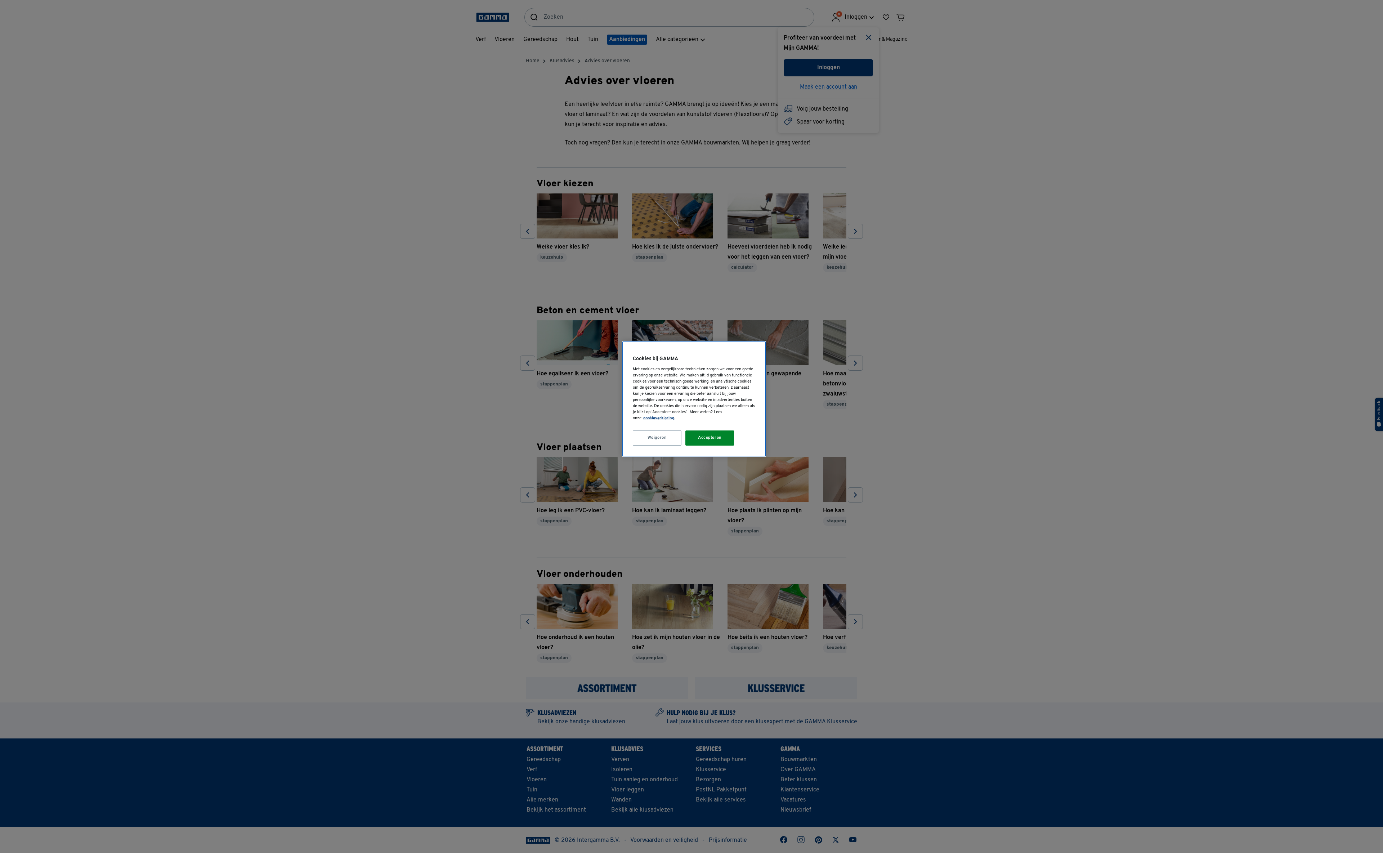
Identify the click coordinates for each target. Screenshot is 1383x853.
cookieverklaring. (659, 418)
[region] (694, 399)
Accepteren (710, 438)
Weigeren (657, 438)
